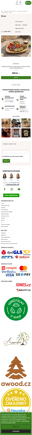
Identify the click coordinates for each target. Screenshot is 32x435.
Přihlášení (3, 233)
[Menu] (28, 3)
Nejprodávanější (19, 28)
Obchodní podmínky (5, 241)
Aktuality (3, 218)
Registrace (3, 235)
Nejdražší (25, 25)
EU (1, 222)
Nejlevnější (18, 25)
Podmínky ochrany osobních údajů (9, 243)
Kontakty (3, 207)
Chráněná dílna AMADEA (6, 211)
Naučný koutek (4, 226)
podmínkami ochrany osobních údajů (13, 156)
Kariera (2, 220)
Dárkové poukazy (5, 214)
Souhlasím (16, 431)
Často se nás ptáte (5, 224)
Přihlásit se (6, 160)
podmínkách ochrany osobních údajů (15, 422)
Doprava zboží (4, 239)
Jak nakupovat (4, 209)
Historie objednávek (5, 237)
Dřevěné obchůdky (5, 205)
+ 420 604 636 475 (12, 185)
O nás (2, 203)
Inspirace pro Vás (5, 216)
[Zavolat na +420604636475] (17, 2)
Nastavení (16, 426)
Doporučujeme (19, 21)
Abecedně (18, 32)
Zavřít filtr (7, 31)
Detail (16, 77)
